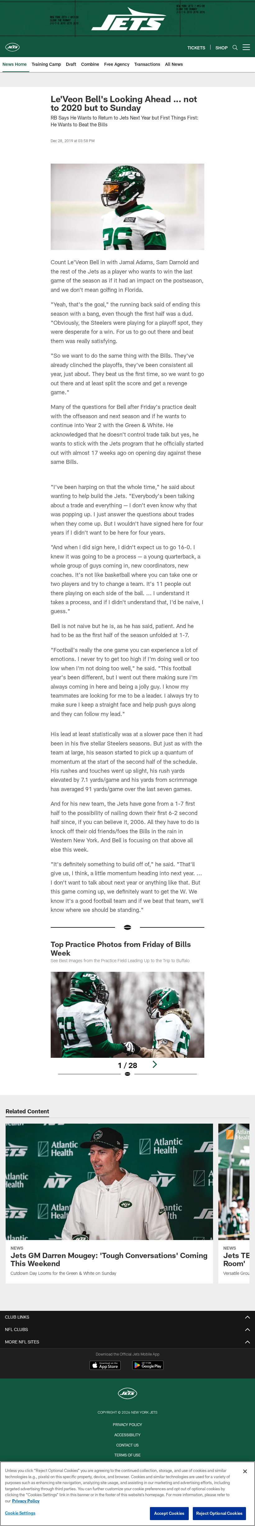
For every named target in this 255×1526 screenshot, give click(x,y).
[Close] (245, 1471)
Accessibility (127, 1435)
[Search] (235, 47)
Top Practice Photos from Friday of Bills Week (121, 948)
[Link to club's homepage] (12, 45)
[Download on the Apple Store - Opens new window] (105, 1366)
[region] (127, 1493)
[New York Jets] (127, 1394)
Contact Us (127, 1445)
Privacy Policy (127, 1424)
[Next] (154, 1064)
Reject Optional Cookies (219, 1513)
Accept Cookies (169, 1513)
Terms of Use (127, 1455)
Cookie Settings (20, 1512)
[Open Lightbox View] (127, 1028)
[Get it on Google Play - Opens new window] (147, 1368)
